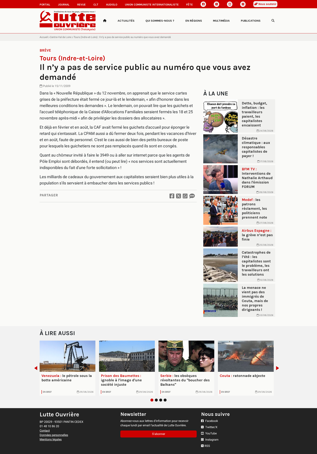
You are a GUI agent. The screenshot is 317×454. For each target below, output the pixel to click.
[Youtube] (229, 4)
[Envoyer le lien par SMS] (192, 196)
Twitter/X (211, 427)
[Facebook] (203, 4)
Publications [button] (250, 20)
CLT (95, 4)
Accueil (44, 37)
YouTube (211, 433)
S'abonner (158, 434)
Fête (189, 4)
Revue (81, 4)
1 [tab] (151, 400)
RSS (207, 446)
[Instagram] (243, 4)
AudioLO (111, 4)
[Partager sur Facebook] (172, 196)
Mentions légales (51, 439)
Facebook (211, 421)
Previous (34, 368)
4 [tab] (165, 400)
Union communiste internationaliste (152, 4)
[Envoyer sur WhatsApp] (185, 196)
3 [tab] (160, 400)
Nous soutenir (267, 4)
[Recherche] (273, 20)
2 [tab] (156, 400)
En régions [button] (193, 20)
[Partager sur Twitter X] (178, 196)
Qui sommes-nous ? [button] (159, 20)
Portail (45, 4)
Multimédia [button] (221, 20)
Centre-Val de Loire (60, 37)
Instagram (211, 439)
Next (278, 368)
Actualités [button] (126, 20)
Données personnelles (54, 435)
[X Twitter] (216, 4)
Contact (45, 430)
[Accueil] (104, 20)
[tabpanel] (67, 368)
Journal (64, 4)
